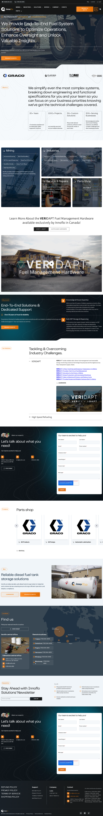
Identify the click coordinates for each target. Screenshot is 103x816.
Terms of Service (39, 813)
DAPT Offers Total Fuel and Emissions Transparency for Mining (76, 369)
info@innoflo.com (8, 1)
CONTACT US (53, 793)
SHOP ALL (22, 550)
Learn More (10, 594)
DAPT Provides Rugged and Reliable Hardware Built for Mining (76, 379)
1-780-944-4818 (20, 1)
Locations (93, 1)
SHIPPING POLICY (10, 797)
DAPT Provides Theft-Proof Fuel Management (71, 371)
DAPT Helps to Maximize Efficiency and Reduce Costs (74, 377)
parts (18, 11)
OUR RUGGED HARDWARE (59, 229)
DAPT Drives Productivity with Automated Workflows (73, 375)
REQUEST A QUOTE (11, 58)
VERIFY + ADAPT (41, 229)
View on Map (8, 468)
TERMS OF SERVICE (11, 794)
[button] (18, 7)
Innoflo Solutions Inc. (10, 813)
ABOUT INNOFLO (54, 795)
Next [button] (97, 526)
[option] (29, 530)
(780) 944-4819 (10, 666)
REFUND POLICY (9, 787)
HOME (51, 790)
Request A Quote (85, 9)
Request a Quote (9, 327)
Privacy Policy (29, 813)
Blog (88, 1)
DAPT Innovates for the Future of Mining (69, 373)
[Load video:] (51, 263)
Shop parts (87, 187)
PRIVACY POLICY (9, 790)
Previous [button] (16, 526)
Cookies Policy (48, 813)
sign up (36, 698)
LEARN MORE (62, 382)
